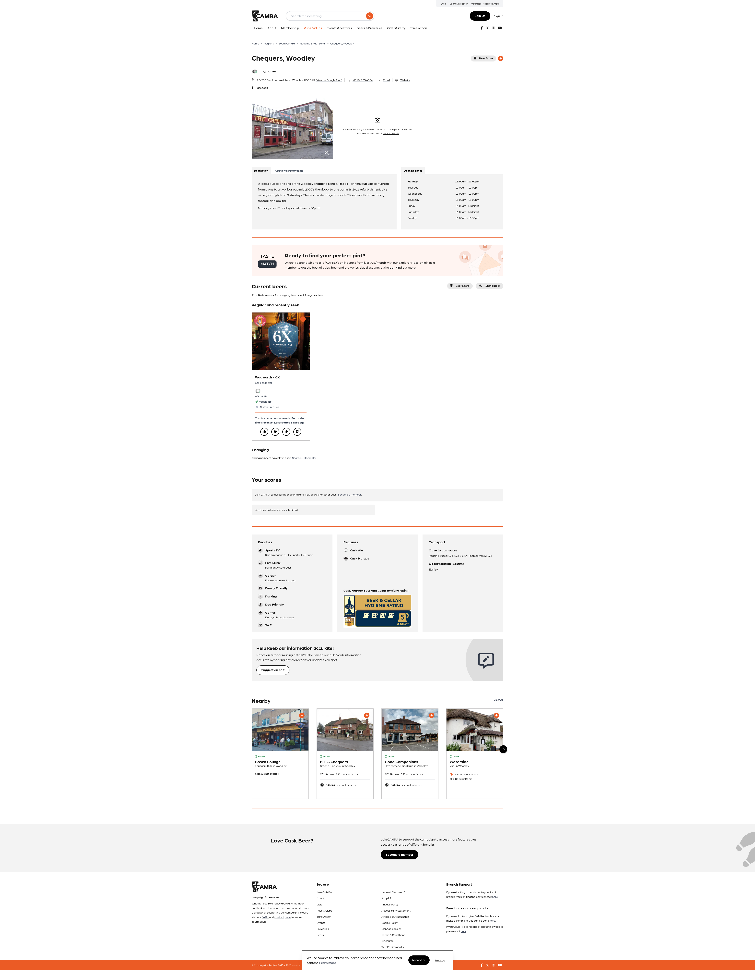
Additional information (289, 170)
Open (272, 71)
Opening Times (413, 170)
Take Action (324, 916)
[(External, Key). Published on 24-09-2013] (280, 754)
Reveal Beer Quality (465, 774)
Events (321, 922)
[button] (503, 749)
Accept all (419, 960)
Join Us (480, 16)
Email (386, 79)
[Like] (264, 432)
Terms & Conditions (393, 934)
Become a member (349, 494)
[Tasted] (297, 432)
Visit (319, 904)
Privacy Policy (389, 904)
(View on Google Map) (329, 79)
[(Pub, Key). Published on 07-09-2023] (410, 754)
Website (405, 79)
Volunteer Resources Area (485, 3)
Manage (440, 960)
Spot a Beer (492, 285)
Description (261, 170)
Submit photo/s (391, 133)
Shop (443, 3)
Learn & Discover (459, 3)
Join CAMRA (324, 892)
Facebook (262, 87)
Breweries (323, 928)
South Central (287, 43)
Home (255, 43)
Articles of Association (395, 916)
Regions (269, 43)
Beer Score (486, 58)
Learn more (327, 963)
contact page (282, 916)
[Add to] (500, 58)
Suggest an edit (273, 670)
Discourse (387, 940)
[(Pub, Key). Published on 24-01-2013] (345, 754)
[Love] (275, 432)
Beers (320, 934)
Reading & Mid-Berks (313, 43)
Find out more (406, 267)
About (320, 898)
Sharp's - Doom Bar (304, 457)
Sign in (498, 16)
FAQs (265, 916)
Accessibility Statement (396, 910)
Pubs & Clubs (324, 910)
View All (498, 699)
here (495, 896)
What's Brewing (391, 946)
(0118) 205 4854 (363, 79)
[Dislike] (286, 432)
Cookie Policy (389, 922)
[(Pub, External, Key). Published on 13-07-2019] (475, 754)
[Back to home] (265, 15)
